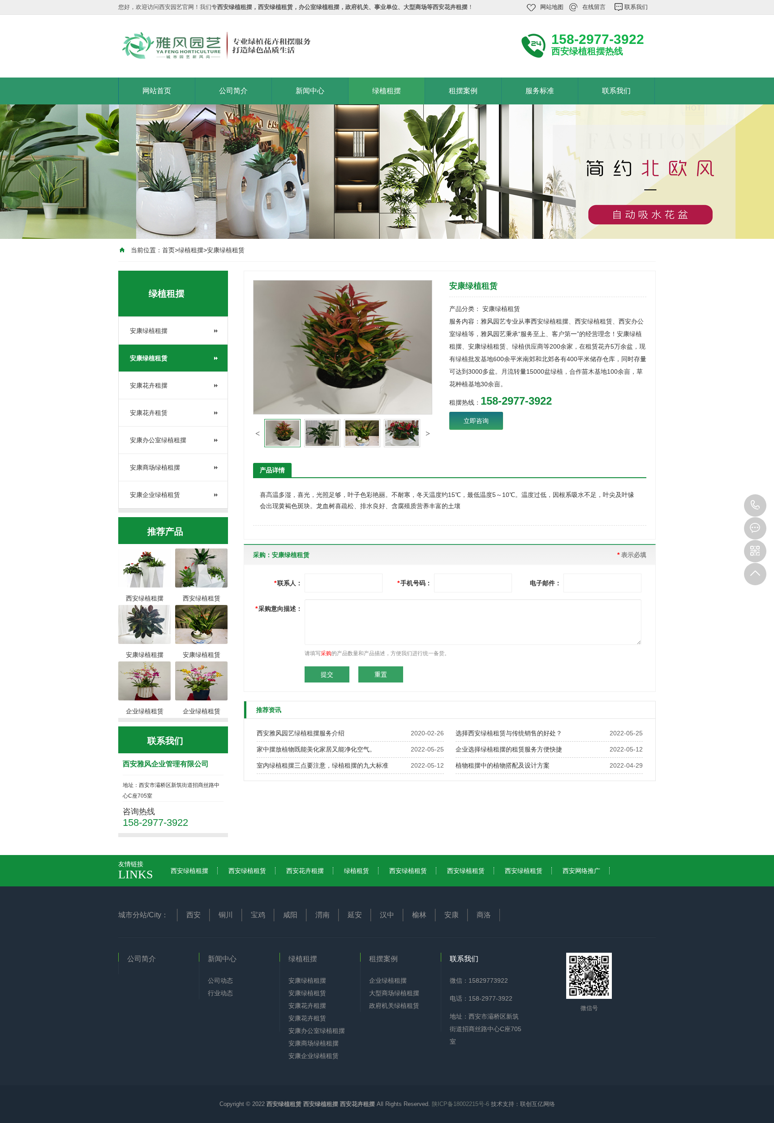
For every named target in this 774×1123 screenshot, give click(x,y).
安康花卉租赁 (149, 412)
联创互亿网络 (537, 1104)
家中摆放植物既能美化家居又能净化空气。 (316, 749)
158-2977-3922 (755, 505)
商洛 (484, 915)
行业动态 (220, 993)
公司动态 (220, 980)
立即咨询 (476, 420)
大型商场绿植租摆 (394, 993)
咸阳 (290, 915)
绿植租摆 (386, 91)
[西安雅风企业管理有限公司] (239, 45)
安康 (451, 915)
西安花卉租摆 (305, 870)
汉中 (387, 915)
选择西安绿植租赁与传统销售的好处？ (509, 733)
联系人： (288, 583)
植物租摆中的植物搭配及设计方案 (503, 765)
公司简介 (233, 91)
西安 (193, 915)
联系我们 (636, 7)
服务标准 (539, 91)
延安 (355, 915)
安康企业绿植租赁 (155, 494)
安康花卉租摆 (149, 385)
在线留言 (594, 7)
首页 (168, 250)
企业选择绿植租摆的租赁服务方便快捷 (509, 749)
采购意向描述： (278, 608)
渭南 (322, 915)
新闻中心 (310, 91)
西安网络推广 (581, 870)
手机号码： (414, 583)
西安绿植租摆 (189, 870)
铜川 (226, 915)
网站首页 (156, 91)
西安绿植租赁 (247, 870)
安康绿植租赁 (226, 250)
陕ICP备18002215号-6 (460, 1104)
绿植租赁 (356, 870)
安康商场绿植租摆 (155, 467)
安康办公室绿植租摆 (158, 440)
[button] (257, 433)
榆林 (419, 915)
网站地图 (551, 7)
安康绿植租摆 (149, 330)
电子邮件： (545, 583)
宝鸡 (258, 915)
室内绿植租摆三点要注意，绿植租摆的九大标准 (322, 765)
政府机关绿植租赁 (394, 1005)
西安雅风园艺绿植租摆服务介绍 (300, 733)
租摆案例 (463, 91)
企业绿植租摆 (388, 980)
